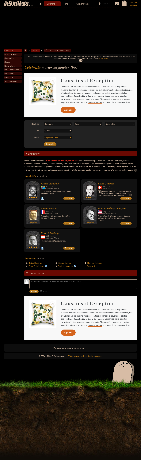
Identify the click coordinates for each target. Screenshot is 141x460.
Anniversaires (82, 4)
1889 (47, 211)
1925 (47, 186)
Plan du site (88, 356)
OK (81, 60)
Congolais (49, 188)
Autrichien (49, 238)
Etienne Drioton (49, 208)
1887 (104, 186)
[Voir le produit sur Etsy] (42, 91)
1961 (52, 186)
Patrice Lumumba (50, 183)
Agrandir (68, 109)
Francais (48, 213)
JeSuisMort (16, 3)
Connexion (133, 5)
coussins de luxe (95, 102)
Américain (106, 213)
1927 (104, 211)
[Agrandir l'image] (52, 81)
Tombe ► (69, 199)
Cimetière (51, 4)
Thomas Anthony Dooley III (112, 208)
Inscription (133, 2)
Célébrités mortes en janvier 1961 (57, 50)
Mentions (78, 356)
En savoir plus (103, 58)
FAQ (70, 356)
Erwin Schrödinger (50, 233)
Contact (98, 356)
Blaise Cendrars (106, 183)
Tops (65, 4)
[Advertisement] (70, 28)
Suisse (104, 188)
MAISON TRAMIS (100, 87)
